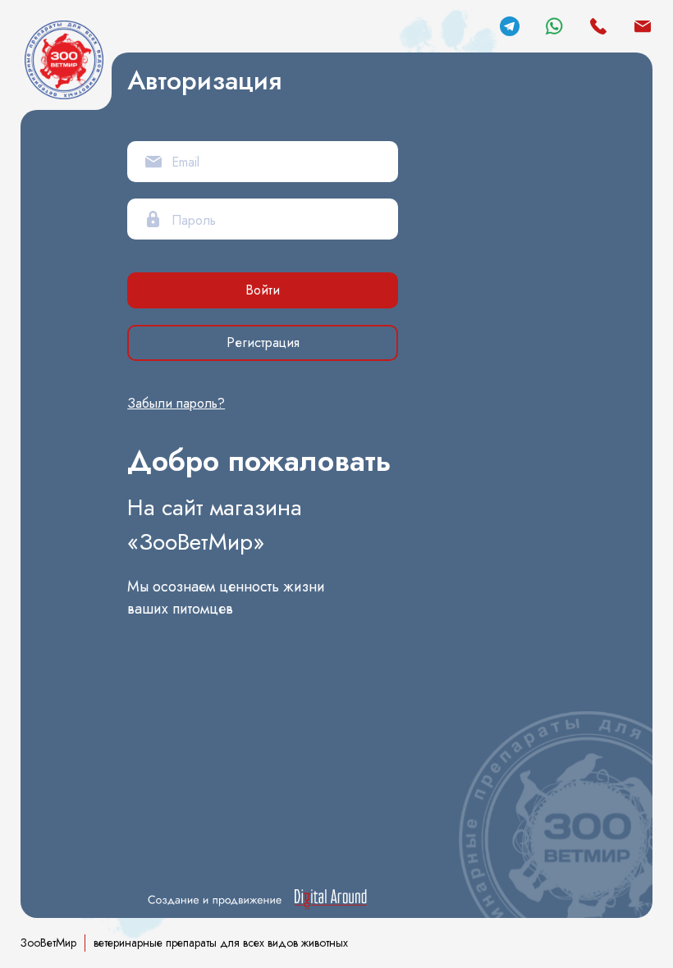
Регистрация (263, 342)
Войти (262, 290)
